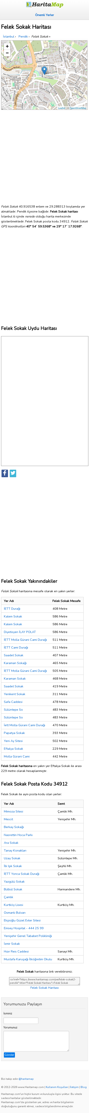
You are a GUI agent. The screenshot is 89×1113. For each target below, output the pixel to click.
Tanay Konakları (15, 850)
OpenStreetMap (78, 108)
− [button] (7, 53)
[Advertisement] (44, 155)
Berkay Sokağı (14, 827)
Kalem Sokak (13, 616)
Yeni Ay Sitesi (13, 741)
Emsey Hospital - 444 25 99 (24, 928)
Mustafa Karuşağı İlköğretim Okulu (28, 959)
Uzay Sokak (12, 858)
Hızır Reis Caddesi (16, 951)
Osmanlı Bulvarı (14, 912)
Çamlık (8, 897)
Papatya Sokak (14, 733)
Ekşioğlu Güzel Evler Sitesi (22, 920)
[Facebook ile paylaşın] (5, 473)
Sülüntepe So (13, 709)
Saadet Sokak (13, 655)
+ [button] (7, 46)
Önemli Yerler (44, 15)
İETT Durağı (12, 608)
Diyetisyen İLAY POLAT (20, 632)
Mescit (8, 819)
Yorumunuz (10, 1028)
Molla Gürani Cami (17, 756)
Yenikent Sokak (14, 694)
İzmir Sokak (12, 943)
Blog (84, 1087)
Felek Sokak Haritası (44, 987)
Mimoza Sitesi (13, 811)
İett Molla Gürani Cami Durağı (24, 725)
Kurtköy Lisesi (13, 905)
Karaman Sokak (15, 678)
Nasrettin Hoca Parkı (18, 835)
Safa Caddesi (13, 702)
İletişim (74, 1087)
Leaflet (61, 108)
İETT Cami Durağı (16, 647)
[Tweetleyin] (13, 473)
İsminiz (7, 1013)
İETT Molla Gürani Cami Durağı (25, 640)
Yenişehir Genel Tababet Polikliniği (28, 936)
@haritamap (26, 1079)
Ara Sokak (11, 843)
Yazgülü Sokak (14, 881)
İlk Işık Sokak (13, 866)
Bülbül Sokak (13, 889)
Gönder (9, 1055)
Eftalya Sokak (13, 748)
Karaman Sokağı (15, 663)
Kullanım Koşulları (57, 1087)
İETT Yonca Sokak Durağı (21, 874)
